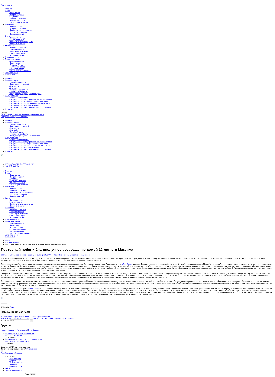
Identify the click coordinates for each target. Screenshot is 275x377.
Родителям (9, 24)
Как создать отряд (16, 69)
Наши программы (12, 80)
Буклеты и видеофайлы (18, 92)
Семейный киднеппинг (18, 90)
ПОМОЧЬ (15, 166)
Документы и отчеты (17, 18)
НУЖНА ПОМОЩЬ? (13, 164)
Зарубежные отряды (17, 67)
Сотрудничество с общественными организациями (29, 103)
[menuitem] (139, 357)
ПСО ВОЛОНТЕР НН (13, 335)
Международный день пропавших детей (25, 94)
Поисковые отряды (13, 59)
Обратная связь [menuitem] (15, 366)
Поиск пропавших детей (19, 84)
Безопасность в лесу (17, 28)
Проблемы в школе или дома (21, 42)
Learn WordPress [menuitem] (16, 362)
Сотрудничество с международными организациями (30, 107)
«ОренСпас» (127, 264)
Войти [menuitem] (7, 368)
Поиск (27, 374)
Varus (12, 255)
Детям (7, 36)
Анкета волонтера (16, 49)
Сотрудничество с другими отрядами (24, 105)
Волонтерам (10, 46)
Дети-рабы (13, 88)
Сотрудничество (11, 96)
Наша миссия (14, 13)
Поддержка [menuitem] (13, 364)
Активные (11, 330)
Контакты (9, 109)
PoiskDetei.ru (31, 349)
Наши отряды (14, 63)
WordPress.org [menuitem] (15, 359)
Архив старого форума (18, 22)
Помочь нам (10, 75)
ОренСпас (53, 255)
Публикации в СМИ (17, 20)
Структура (13, 17)
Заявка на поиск (11, 73)
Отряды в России (16, 65)
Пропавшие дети (12, 57)
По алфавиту (33, 330)
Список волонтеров (17, 53)
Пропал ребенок (16, 26)
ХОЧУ (8, 166)
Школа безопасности (17, 82)
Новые (3, 330)
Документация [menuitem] (15, 361)
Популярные (22, 330)
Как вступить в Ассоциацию (20, 71)
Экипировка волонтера (18, 55)
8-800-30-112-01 (27, 164)
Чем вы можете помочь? (19, 98)
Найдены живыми (34, 255)
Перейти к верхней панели (11, 353)
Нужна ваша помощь (17, 47)
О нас (7, 11)
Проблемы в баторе (17, 44)
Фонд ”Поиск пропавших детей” (17, 341)
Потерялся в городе (17, 38)
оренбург (44, 255)
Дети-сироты (14, 86)
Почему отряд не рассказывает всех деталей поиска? (22, 115)
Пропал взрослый (16, 34)
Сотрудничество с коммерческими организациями (29, 101)
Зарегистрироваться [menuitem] (13, 370)
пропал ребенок (85, 255)
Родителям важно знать (18, 32)
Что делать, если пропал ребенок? (14, 117)
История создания (16, 15)
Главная (8, 9)
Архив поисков (20, 255)
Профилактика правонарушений (22, 30)
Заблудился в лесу (16, 40)
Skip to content (6, 5)
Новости (8, 78)
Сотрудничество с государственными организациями (30, 99)
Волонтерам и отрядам (18, 51)
